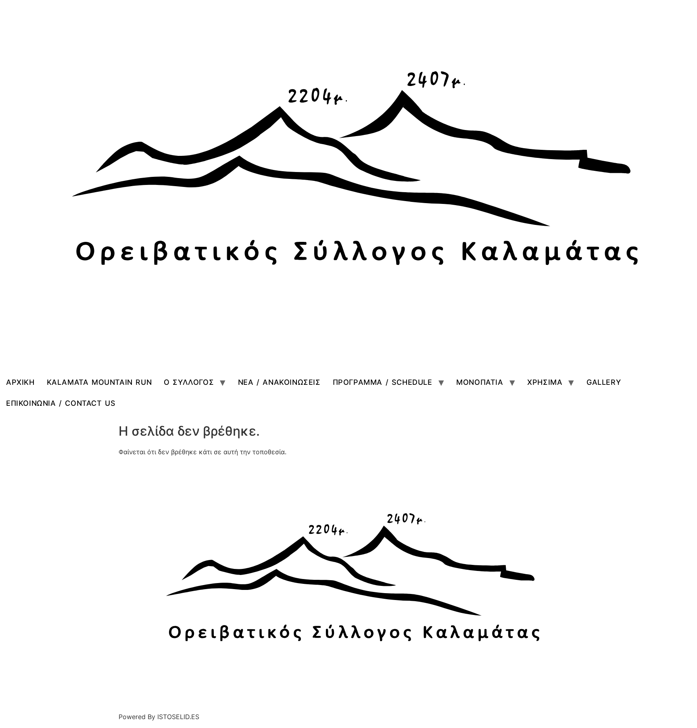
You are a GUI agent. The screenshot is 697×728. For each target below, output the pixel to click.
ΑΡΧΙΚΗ (20, 382)
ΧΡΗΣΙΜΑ (544, 382)
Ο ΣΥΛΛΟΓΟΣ (189, 382)
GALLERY (603, 382)
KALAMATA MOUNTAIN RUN (99, 382)
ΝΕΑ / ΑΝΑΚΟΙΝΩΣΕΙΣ (279, 382)
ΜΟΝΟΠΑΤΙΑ (479, 382)
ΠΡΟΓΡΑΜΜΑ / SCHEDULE (382, 382)
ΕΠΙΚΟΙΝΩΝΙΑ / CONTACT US (60, 403)
